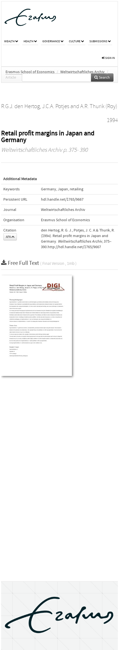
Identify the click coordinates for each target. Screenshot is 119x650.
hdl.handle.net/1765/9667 (62, 199)
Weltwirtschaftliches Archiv (82, 72)
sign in (110, 58)
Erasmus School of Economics (30, 72)
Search (104, 77)
